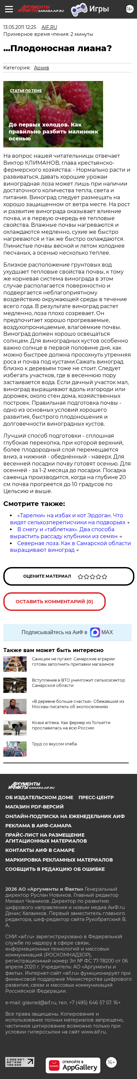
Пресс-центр (96, 797)
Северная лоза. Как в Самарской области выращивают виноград (70, 546)
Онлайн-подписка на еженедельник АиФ (65, 816)
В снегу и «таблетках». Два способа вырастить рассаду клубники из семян (64, 533)
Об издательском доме (39, 797)
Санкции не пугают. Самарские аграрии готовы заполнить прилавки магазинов (73, 661)
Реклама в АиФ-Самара (38, 826)
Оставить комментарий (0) (54, 602)
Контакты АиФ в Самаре (39, 850)
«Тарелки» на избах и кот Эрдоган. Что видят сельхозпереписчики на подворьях (67, 519)
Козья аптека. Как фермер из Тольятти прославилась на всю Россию (71, 725)
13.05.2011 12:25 (19, 27)
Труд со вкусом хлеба (54, 743)
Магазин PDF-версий (34, 807)
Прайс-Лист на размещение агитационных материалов (46, 838)
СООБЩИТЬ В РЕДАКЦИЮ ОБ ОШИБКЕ (55, 869)
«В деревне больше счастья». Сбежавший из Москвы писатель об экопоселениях (78, 704)
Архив (41, 68)
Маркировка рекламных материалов (59, 860)
